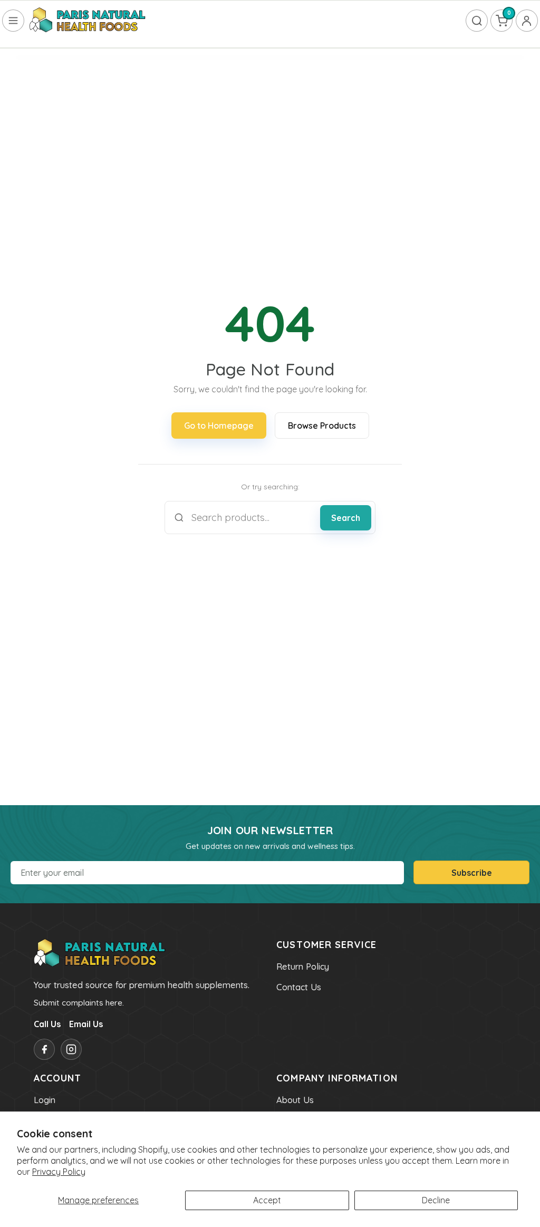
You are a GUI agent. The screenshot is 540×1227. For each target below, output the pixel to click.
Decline (436, 1200)
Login (44, 1100)
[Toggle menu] (13, 20)
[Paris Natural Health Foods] (88, 20)
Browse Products (322, 425)
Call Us (47, 1024)
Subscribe (471, 872)
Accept (267, 1200)
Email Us (86, 1024)
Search (345, 518)
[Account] (527, 20)
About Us (295, 1100)
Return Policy (302, 966)
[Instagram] (71, 1049)
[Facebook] (44, 1049)
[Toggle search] (477, 20)
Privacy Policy (58, 1171)
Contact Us (298, 987)
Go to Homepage (219, 425)
